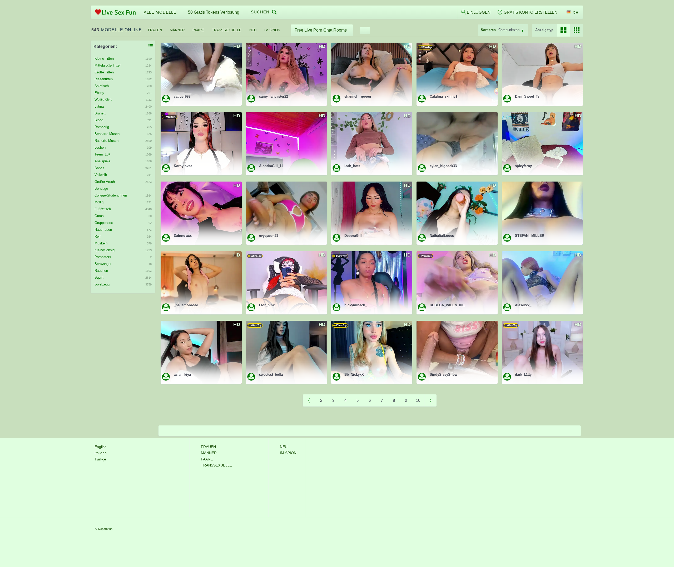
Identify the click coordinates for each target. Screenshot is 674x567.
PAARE (198, 30)
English (101, 447)
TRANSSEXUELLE (226, 30)
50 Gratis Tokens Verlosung (213, 12)
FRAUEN (155, 30)
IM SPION (272, 30)
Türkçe (100, 459)
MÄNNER (177, 30)
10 (418, 400)
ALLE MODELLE (160, 12)
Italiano (101, 453)
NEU (252, 30)
